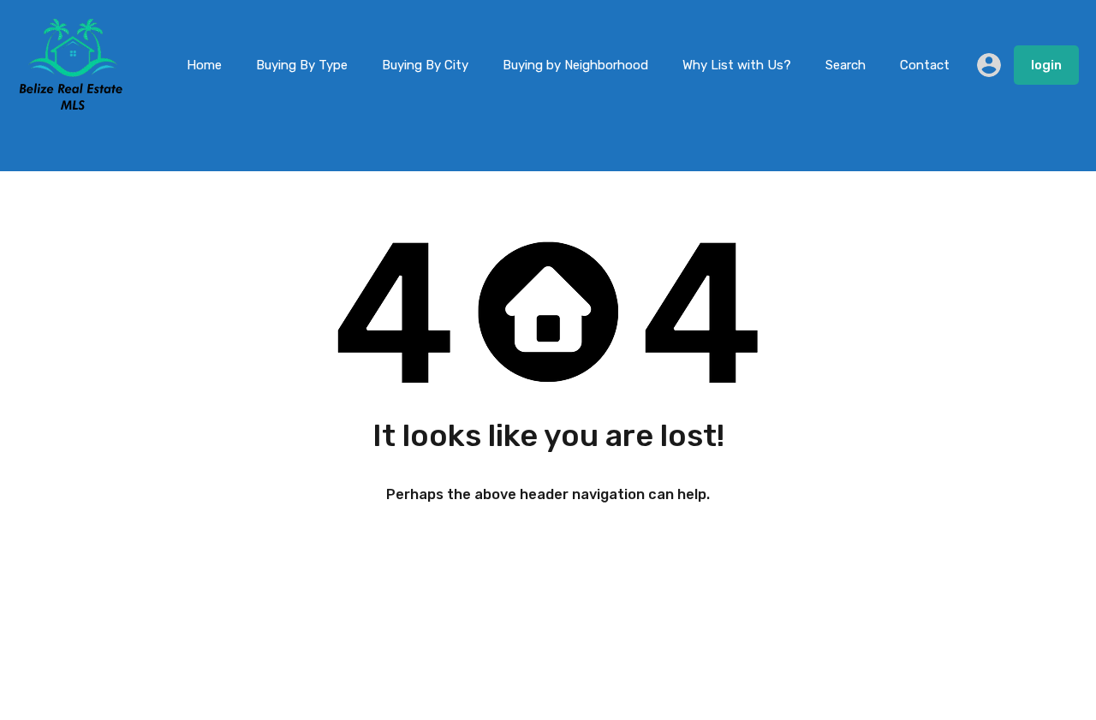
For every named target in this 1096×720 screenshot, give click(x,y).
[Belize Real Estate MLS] (70, 105)
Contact (925, 65)
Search (845, 65)
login (1046, 65)
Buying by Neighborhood (575, 65)
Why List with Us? (736, 65)
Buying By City (425, 65)
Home (204, 65)
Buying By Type (302, 65)
